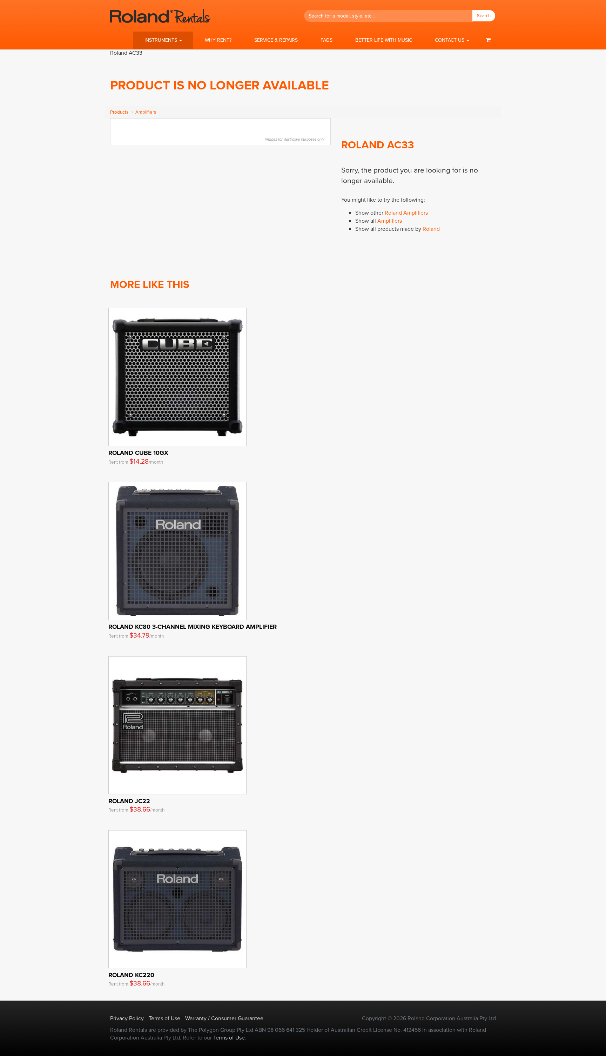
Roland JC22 (129, 801)
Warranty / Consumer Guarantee (224, 1018)
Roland (431, 229)
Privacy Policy (127, 1018)
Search (484, 15)
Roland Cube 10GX (138, 452)
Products (119, 112)
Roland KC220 (131, 975)
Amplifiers (145, 112)
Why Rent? (218, 40)
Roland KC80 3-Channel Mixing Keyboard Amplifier (192, 626)
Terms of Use (164, 1018)
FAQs (326, 40)
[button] (163, 40)
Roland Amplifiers (406, 213)
